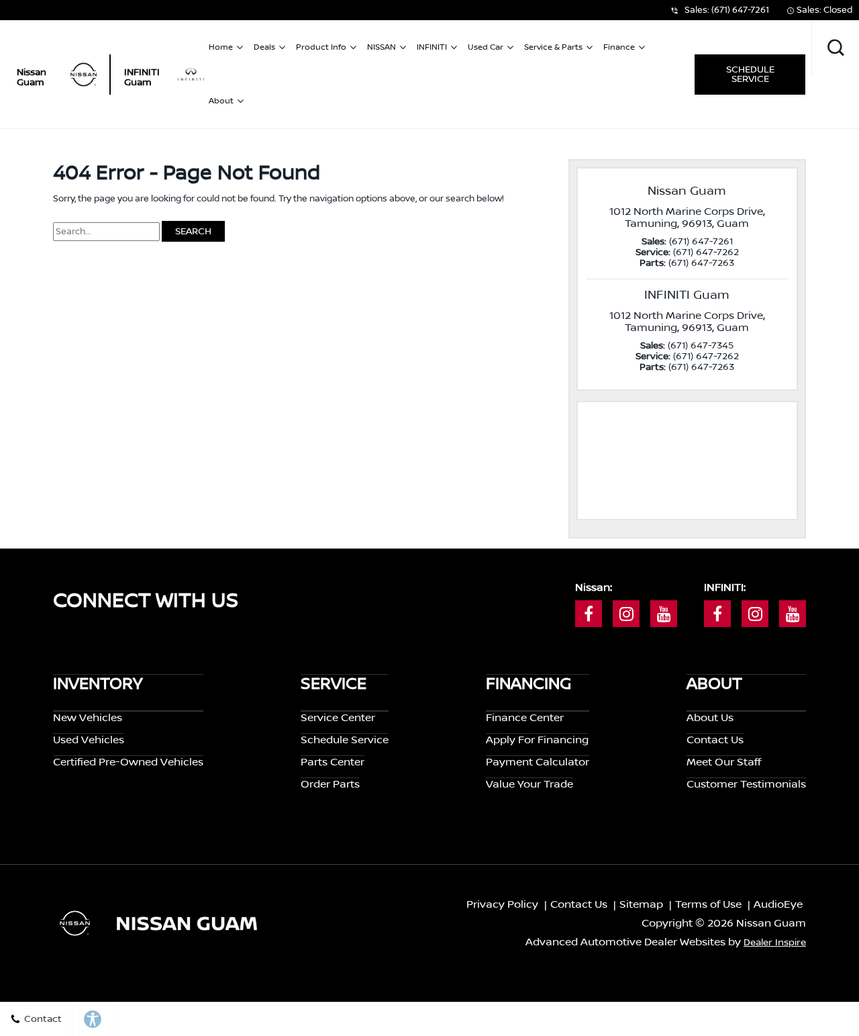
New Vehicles (87, 718)
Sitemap (641, 904)
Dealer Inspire (775, 942)
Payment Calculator (537, 762)
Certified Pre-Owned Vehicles (128, 762)
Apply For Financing (537, 740)
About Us (710, 718)
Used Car (485, 47)
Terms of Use (708, 904)
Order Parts (330, 784)
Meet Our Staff (724, 762)
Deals (264, 47)
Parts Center (332, 762)
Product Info (321, 47)
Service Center (338, 718)
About (221, 101)
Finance (619, 47)
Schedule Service (750, 74)
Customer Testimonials (746, 784)
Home (221, 47)
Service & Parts (553, 47)
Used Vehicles (88, 740)
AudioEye (778, 904)
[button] (835, 47)
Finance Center (525, 718)
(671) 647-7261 (740, 10)
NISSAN (381, 47)
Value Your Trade (529, 784)
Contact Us (715, 740)
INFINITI (432, 47)
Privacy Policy (502, 904)
